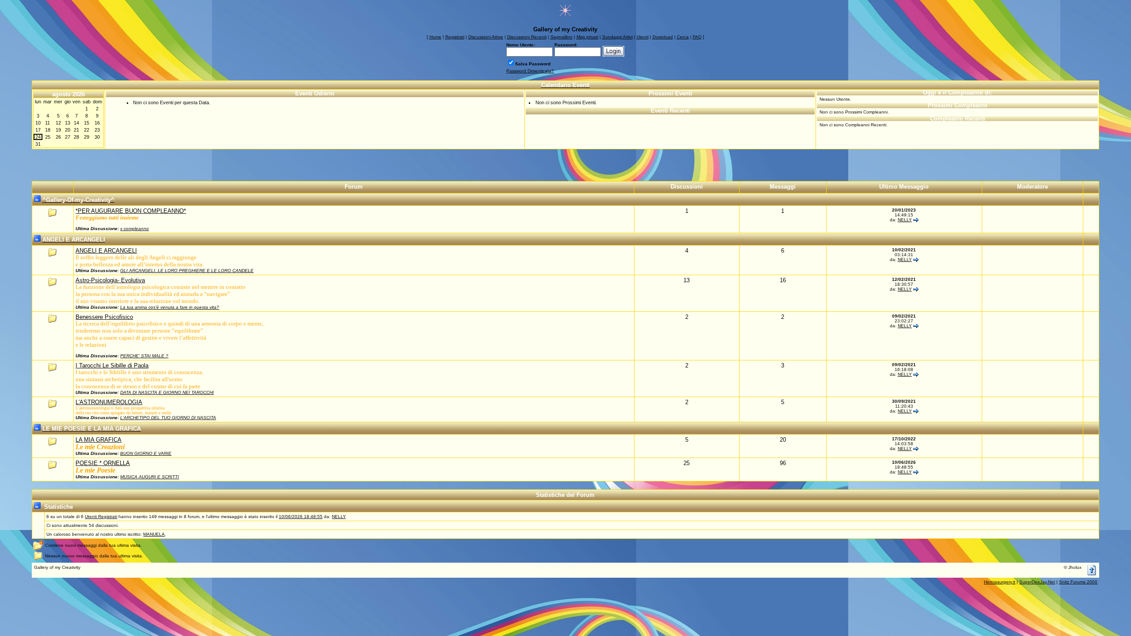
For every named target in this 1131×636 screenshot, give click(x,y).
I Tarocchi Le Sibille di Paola (112, 365)
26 (58, 137)
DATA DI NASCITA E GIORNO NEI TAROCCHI (167, 392)
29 (86, 137)
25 (47, 137)
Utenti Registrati (101, 516)
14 (76, 122)
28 (76, 137)
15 (86, 122)
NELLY (905, 219)
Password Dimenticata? (530, 70)
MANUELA (154, 534)
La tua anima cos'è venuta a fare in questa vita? (169, 307)
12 (58, 122)
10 (38, 122)
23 (97, 129)
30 (97, 137)
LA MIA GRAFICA (98, 439)
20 (67, 129)
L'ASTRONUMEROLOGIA (109, 402)
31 (38, 144)
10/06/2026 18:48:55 (301, 516)
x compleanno (134, 228)
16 (97, 122)
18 (47, 129)
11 (47, 122)
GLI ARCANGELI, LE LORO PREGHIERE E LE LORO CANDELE (187, 270)
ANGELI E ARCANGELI (106, 250)
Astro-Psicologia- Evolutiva (110, 280)
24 (38, 137)
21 (76, 129)
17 (38, 129)
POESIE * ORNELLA (103, 463)
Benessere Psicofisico (104, 317)
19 (58, 129)
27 (67, 137)
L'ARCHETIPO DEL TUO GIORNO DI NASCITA (168, 417)
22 (86, 129)
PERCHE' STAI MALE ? (144, 355)
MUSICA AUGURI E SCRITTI (149, 476)
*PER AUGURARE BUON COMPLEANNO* (131, 211)
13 (67, 122)
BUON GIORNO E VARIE (145, 453)
